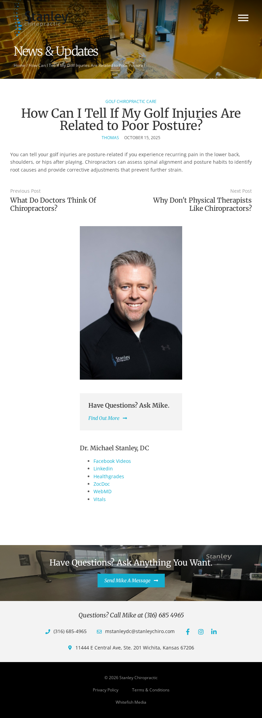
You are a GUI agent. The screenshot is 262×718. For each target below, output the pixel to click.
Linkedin (103, 468)
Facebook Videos (112, 461)
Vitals (99, 499)
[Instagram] (201, 632)
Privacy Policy (105, 690)
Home (19, 65)
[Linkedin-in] (214, 632)
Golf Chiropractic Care (131, 101)
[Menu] (243, 18)
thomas (110, 138)
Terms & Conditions (151, 690)
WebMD (102, 491)
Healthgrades (108, 476)
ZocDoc (101, 484)
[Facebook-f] (188, 632)
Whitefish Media (131, 702)
